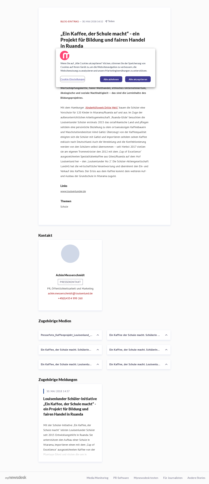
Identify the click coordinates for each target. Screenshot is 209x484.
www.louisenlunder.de (73, 191)
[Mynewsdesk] (16, 477)
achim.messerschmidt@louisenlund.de (70, 293)
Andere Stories (196, 477)
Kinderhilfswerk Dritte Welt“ (102, 107)
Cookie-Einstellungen (72, 79)
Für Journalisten (173, 477)
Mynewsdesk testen (146, 477)
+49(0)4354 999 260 (70, 298)
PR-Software (121, 477)
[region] (105, 67)
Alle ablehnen (111, 79)
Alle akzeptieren (138, 79)
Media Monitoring (97, 477)
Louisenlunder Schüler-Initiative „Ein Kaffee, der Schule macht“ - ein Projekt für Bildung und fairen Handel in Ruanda (70, 406)
